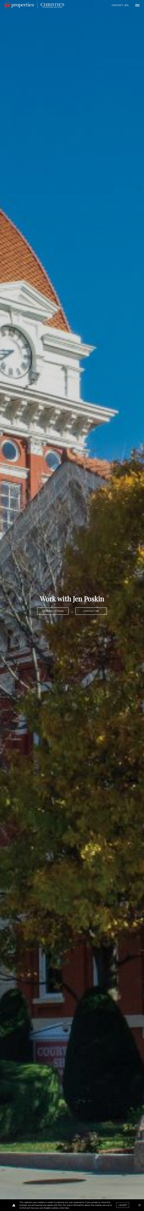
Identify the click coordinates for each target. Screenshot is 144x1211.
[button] (139, 1205)
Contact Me (91, 611)
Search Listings (53, 611)
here (67, 1208)
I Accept (122, 1205)
